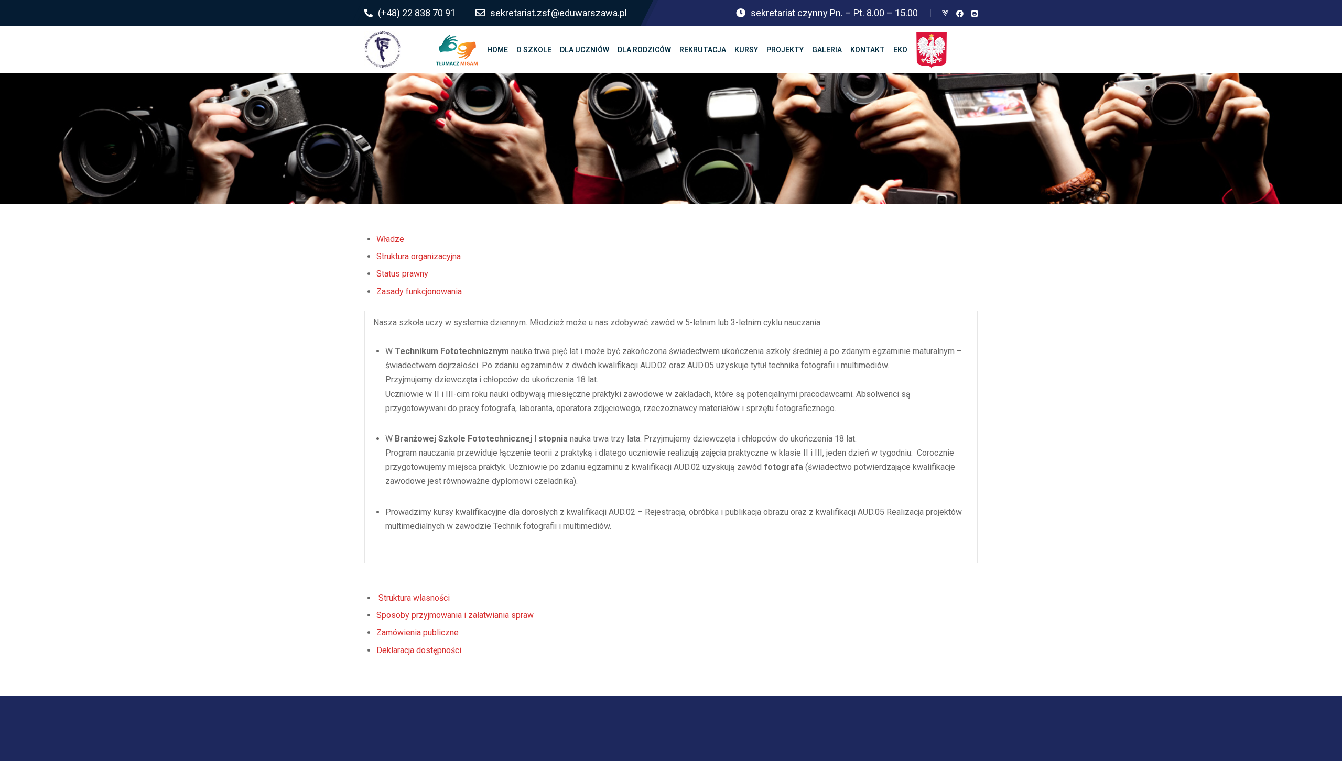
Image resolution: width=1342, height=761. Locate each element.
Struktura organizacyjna (418, 256)
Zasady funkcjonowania (419, 291)
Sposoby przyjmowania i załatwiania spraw (455, 615)
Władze (390, 239)
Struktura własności (414, 598)
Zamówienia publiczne (417, 632)
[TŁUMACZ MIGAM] (457, 49)
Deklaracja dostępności (418, 650)
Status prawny (402, 274)
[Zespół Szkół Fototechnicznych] (382, 50)
